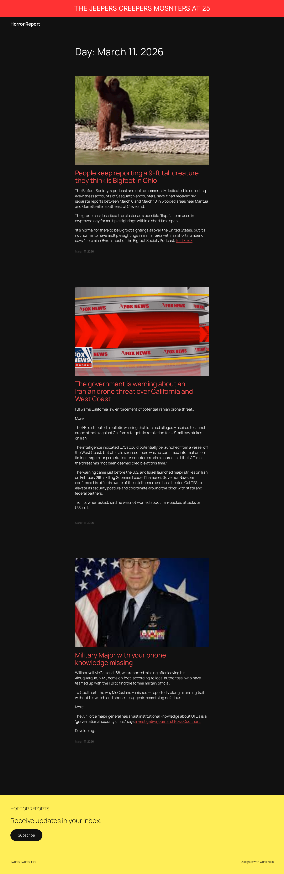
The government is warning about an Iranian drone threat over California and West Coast (134, 391)
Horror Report (25, 24)
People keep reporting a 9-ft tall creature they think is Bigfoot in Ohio (137, 176)
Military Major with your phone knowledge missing (120, 658)
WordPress (267, 862)
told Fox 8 (184, 240)
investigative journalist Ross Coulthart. (168, 721)
